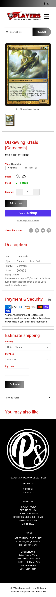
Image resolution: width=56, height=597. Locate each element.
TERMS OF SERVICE (28, 513)
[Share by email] (49, 230)
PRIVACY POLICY (28, 507)
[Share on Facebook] (31, 230)
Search (41, 32)
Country (9, 341)
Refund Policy (12, 397)
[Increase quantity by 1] (36, 192)
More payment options (28, 220)
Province (9, 354)
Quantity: (9, 192)
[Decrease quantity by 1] (19, 192)
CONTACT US (28, 492)
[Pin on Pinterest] (37, 230)
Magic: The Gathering (17, 155)
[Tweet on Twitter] (43, 230)
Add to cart (16, 203)
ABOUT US (28, 489)
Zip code (9, 366)
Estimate (15, 384)
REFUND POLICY (28, 510)
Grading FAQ (28, 524)
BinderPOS (41, 591)
